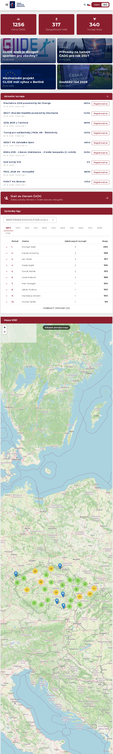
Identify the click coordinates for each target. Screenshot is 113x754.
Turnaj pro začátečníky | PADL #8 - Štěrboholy (30, 132)
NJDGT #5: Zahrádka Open (19, 142)
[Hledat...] (85, 5)
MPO (8, 228)
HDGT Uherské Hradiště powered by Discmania (31, 113)
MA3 (62, 228)
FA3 (72, 228)
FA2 (53, 228)
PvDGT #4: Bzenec (14, 181)
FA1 (35, 228)
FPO (18, 228)
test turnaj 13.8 (12, 162)
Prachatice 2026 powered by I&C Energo (27, 103)
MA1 (27, 228)
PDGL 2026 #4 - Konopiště (19, 171)
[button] (63, 594)
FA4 (90, 228)
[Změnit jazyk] (89, 5)
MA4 (81, 228)
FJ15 (8, 233)
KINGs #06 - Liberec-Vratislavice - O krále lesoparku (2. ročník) (40, 152)
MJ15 (99, 228)
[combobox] (30, 220)
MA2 (44, 228)
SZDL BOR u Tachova (16, 122)
